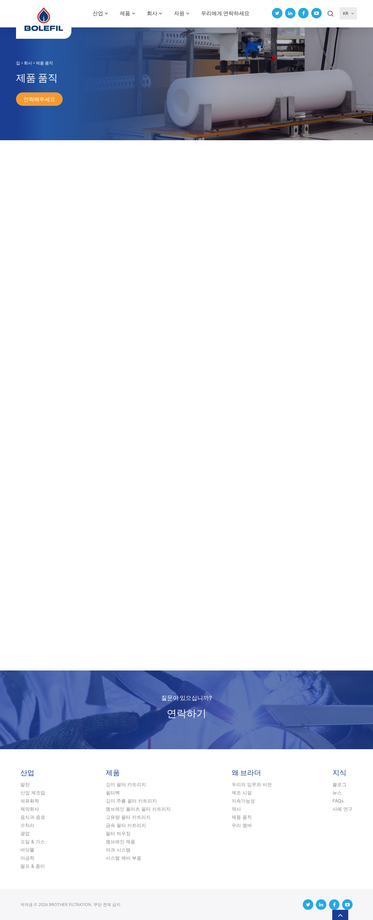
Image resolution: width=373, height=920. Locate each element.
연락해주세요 (39, 99)
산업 (98, 13)
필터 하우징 (118, 833)
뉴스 (337, 793)
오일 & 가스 (32, 841)
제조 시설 (242, 793)
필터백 (113, 793)
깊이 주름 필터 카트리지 (131, 801)
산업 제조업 (32, 793)
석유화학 (29, 801)
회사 (152, 13)
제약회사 (29, 809)
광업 (25, 833)
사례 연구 (342, 809)
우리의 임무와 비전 (252, 784)
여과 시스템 (118, 850)
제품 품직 (242, 817)
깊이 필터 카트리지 (126, 784)
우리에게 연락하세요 (225, 13)
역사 (236, 809)
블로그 (339, 784)
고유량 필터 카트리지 (128, 817)
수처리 (27, 825)
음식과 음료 (32, 817)
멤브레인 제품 (120, 841)
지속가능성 (243, 801)
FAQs (338, 801)
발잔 (25, 784)
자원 (179, 13)
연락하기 (186, 713)
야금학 (27, 858)
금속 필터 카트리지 (126, 825)
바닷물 (27, 850)
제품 (125, 13)
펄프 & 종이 (32, 866)
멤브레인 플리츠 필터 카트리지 (138, 809)
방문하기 (103, 450)
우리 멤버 (242, 825)
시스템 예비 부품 (123, 858)
